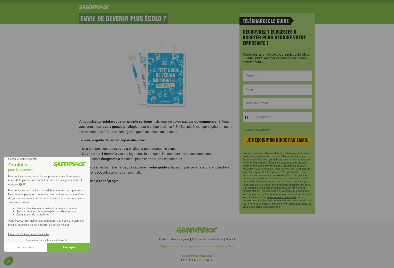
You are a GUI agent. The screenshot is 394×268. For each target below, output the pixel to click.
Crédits (163, 239)
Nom (250, 89)
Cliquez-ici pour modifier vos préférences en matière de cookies (197, 246)
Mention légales (180, 239)
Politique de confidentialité (207, 239)
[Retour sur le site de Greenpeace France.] (197, 230)
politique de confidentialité (281, 197)
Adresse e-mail (257, 103)
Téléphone (263, 117)
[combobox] (247, 117)
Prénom (252, 75)
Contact (230, 239)
